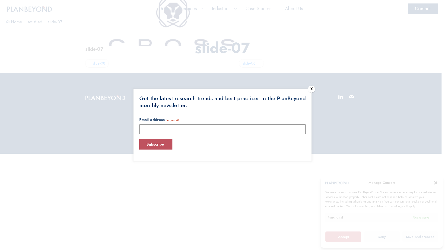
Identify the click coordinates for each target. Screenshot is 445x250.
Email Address (159, 119)
